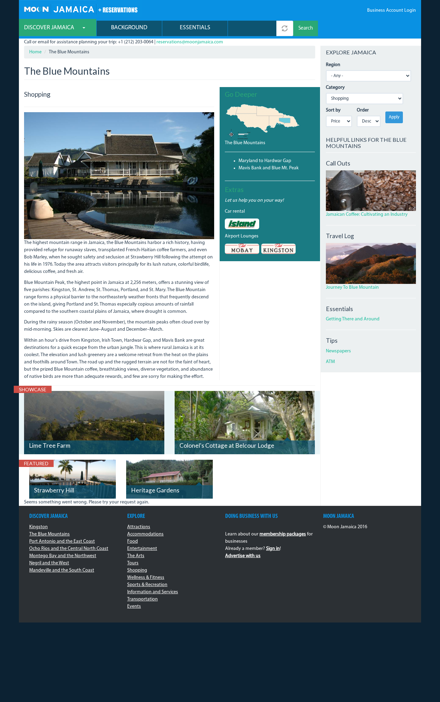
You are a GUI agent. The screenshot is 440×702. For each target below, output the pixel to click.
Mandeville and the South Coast (61, 570)
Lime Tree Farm (49, 445)
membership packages (283, 534)
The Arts (135, 556)
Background (129, 28)
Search (305, 28)
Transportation (142, 599)
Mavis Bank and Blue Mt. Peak (269, 168)
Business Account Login (391, 10)
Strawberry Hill (54, 490)
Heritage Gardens (155, 490)
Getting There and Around (353, 319)
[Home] (80, 8)
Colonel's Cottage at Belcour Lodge (226, 445)
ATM (330, 361)
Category (335, 87)
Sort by (333, 110)
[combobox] (252, 28)
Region (333, 64)
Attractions (138, 527)
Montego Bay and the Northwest (62, 556)
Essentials (195, 28)
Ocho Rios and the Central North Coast (68, 548)
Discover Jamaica (50, 28)
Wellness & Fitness (145, 577)
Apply (394, 117)
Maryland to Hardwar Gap (265, 160)
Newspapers (338, 351)
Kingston (38, 527)
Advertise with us (243, 556)
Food (132, 541)
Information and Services (152, 592)
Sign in (273, 548)
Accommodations (145, 534)
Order (363, 110)
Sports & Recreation (147, 584)
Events (134, 606)
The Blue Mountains (245, 143)
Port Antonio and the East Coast (62, 541)
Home (35, 52)
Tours (133, 563)
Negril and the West (49, 563)
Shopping (137, 570)
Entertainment (142, 548)
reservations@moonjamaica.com (189, 42)
